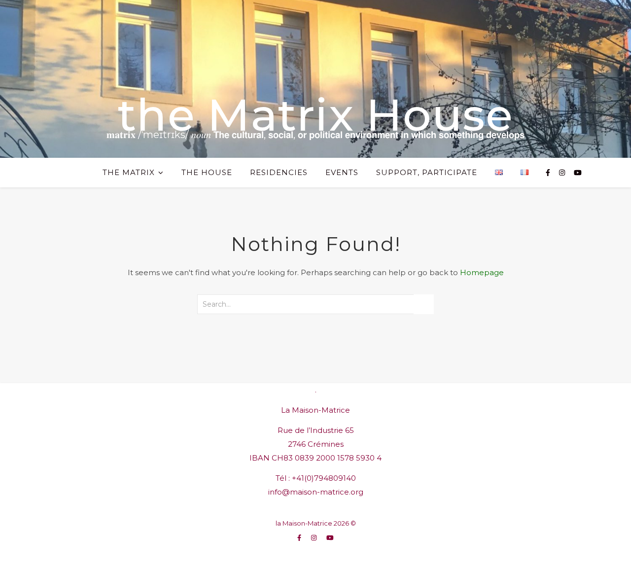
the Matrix (129, 172)
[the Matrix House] (315, 79)
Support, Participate (426, 172)
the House (206, 172)
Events (341, 172)
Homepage (482, 272)
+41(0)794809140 (324, 478)
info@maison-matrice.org (315, 492)
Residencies (279, 172)
